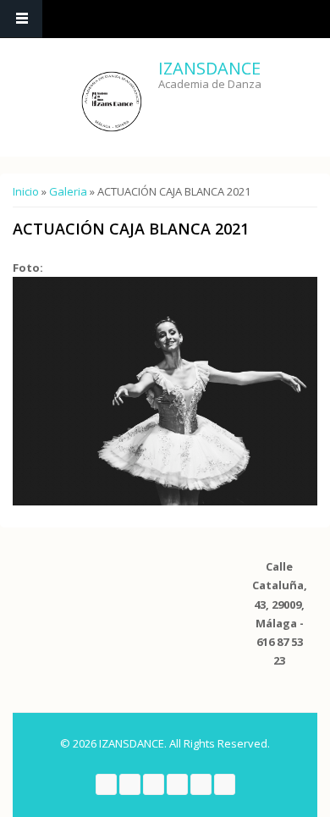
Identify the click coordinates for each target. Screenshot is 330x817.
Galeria (68, 191)
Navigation (21, 19)
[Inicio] (111, 101)
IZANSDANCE (209, 68)
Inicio (26, 191)
